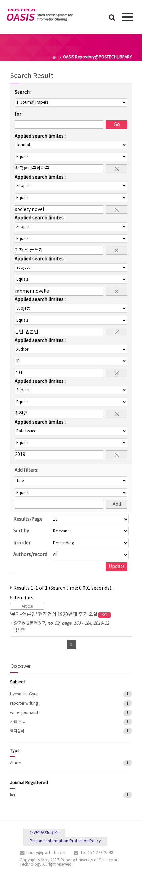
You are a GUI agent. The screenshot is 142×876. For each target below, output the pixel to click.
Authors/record (30, 554)
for (18, 114)
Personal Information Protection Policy (65, 841)
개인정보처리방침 (44, 833)
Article (15, 763)
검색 (112, 18)
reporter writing (24, 703)
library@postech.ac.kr (46, 853)
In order (22, 543)
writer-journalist (24, 713)
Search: (23, 92)
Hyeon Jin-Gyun (24, 694)
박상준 (19, 630)
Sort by (21, 531)
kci (12, 795)
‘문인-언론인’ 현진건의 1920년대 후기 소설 (58, 614)
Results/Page (28, 519)
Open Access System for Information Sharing (40, 16)
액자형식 (17, 731)
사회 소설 (17, 722)
